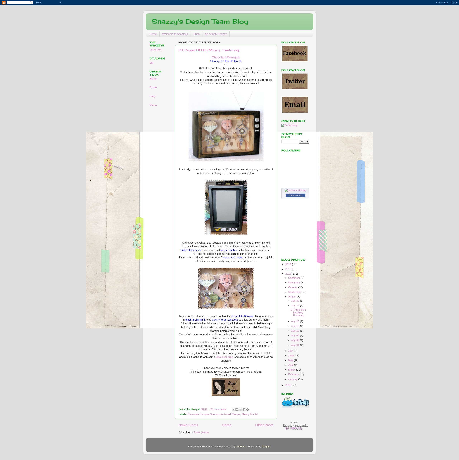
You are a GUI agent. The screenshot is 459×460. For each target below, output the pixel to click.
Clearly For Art (250, 414)
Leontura (241, 446)
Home (153, 33)
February (293, 374)
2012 (288, 273)
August (292, 296)
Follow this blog (295, 195)
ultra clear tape (224, 356)
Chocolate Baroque (225, 57)
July (291, 351)
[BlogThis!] (237, 409)
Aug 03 (295, 340)
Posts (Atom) (201, 432)
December (294, 278)
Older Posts (264, 425)
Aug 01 (295, 345)
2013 (288, 269)
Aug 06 (295, 335)
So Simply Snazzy (216, 33)
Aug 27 (295, 305)
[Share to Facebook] (244, 409)
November (294, 282)
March (292, 369)
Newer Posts (188, 425)
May (291, 360)
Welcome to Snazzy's (175, 33)
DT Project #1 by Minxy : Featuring (209, 50)
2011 (288, 385)
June (291, 355)
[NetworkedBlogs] (295, 190)
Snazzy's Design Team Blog (200, 21)
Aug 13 (295, 331)
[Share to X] (240, 409)
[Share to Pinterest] (247, 409)
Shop (196, 33)
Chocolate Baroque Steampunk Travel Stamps (214, 414)
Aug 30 (295, 300)
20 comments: (218, 409)
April (291, 365)
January (293, 379)
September (295, 292)
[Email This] (234, 409)
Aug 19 (295, 326)
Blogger (266, 446)
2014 (288, 264)
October (293, 287)
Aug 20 (295, 321)
